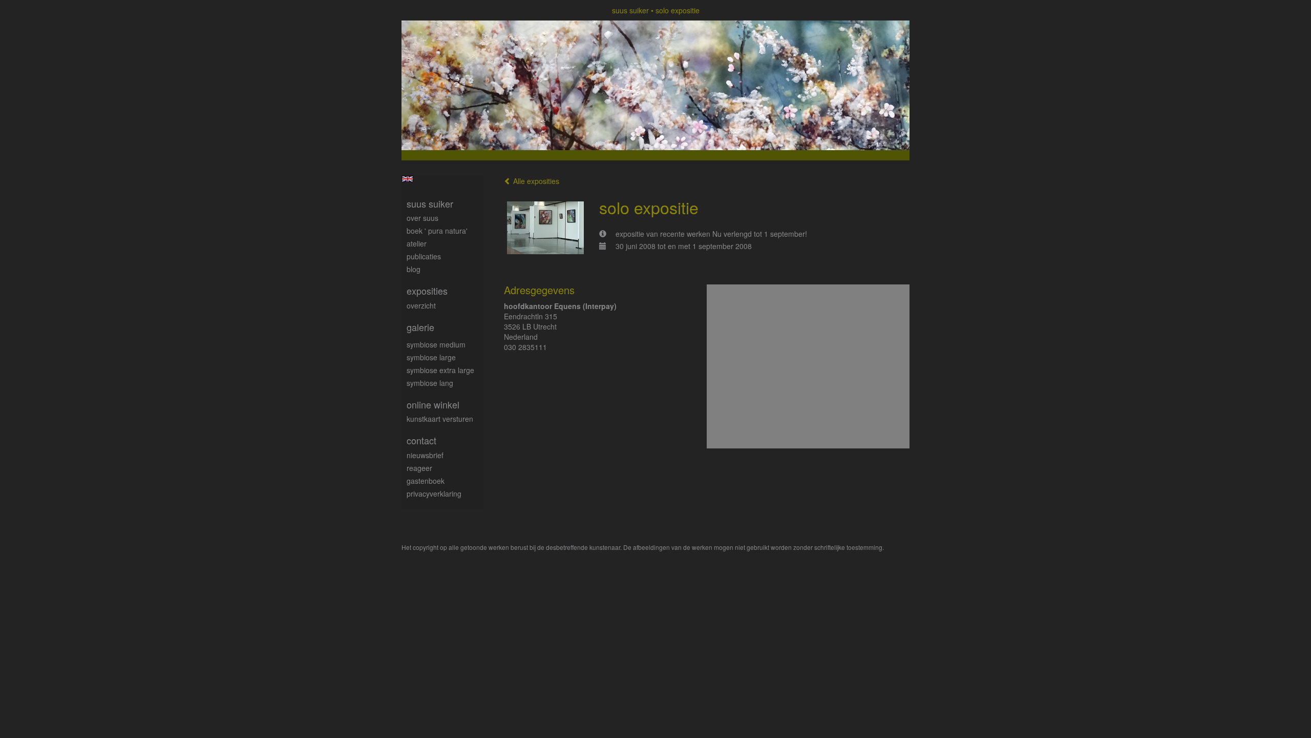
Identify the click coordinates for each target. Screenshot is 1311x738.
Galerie (420, 327)
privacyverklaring (434, 493)
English (407, 179)
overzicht (421, 305)
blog (413, 269)
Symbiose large (431, 357)
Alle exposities (535, 181)
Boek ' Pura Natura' (437, 230)
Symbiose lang (430, 383)
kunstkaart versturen (440, 419)
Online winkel (433, 404)
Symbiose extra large (440, 370)
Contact (421, 440)
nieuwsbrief (425, 455)
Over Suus (422, 218)
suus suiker (630, 10)
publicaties (424, 256)
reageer (419, 468)
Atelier (417, 243)
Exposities (427, 290)
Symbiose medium (436, 344)
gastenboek (426, 481)
